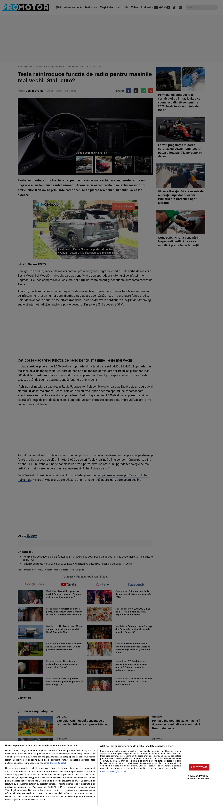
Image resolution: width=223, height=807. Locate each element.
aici (29, 787)
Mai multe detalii (58, 763)
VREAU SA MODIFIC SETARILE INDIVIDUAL (198, 777)
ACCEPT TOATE (199, 767)
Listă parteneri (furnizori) (113, 771)
